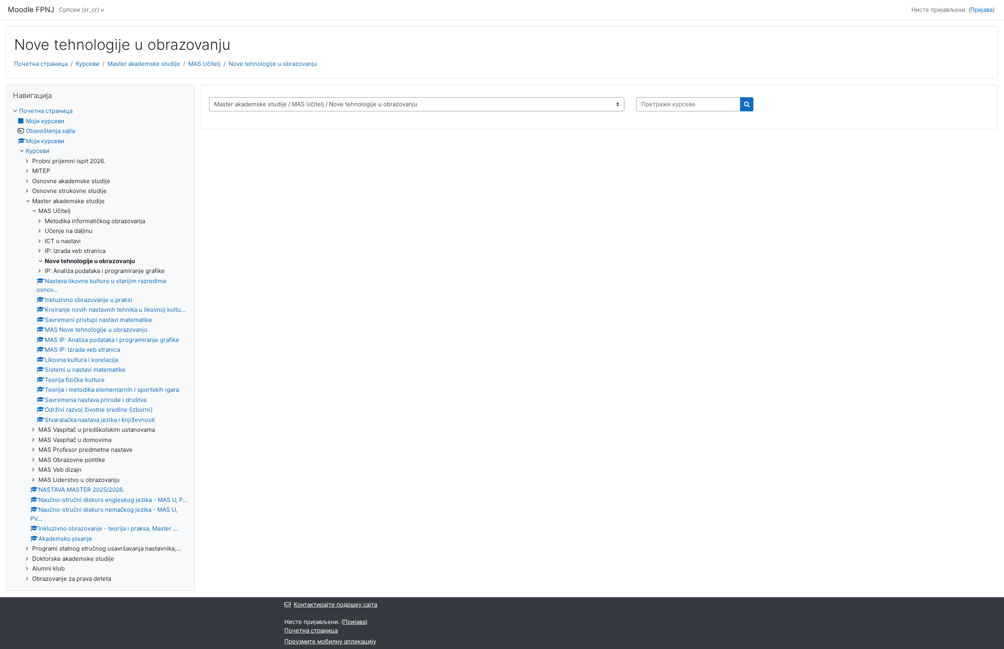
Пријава (981, 9)
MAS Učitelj (204, 63)
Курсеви (87, 63)
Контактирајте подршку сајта (335, 604)
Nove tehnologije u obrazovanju (273, 63)
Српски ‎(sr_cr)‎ (79, 9)
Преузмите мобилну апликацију (330, 641)
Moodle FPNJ (31, 9)
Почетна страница (40, 63)
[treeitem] (100, 345)
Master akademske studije (143, 63)
